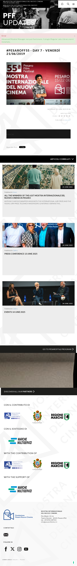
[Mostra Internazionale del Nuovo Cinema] (62, 3)
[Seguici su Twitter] (12, 549)
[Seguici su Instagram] (19, 549)
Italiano (22, 559)
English (15, 559)
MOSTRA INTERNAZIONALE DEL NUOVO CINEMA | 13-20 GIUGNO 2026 (23, 2)
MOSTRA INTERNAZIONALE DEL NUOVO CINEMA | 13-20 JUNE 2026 (20, 6)
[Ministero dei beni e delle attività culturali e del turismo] (14, 416)
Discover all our (18, 391)
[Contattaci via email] (6, 534)
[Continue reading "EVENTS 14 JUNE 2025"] (38, 293)
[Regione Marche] (60, 416)
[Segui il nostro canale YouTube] (26, 549)
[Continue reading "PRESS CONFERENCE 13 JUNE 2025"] (38, 235)
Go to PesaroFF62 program (57, 349)
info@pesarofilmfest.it (49, 522)
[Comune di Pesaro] (37, 416)
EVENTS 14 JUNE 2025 (14, 312)
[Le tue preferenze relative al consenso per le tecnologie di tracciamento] (73, 562)
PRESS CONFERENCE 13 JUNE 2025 (20, 254)
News (15, 192)
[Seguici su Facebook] (6, 549)
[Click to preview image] (38, 83)
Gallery (68, 120)
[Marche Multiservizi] (20, 441)
